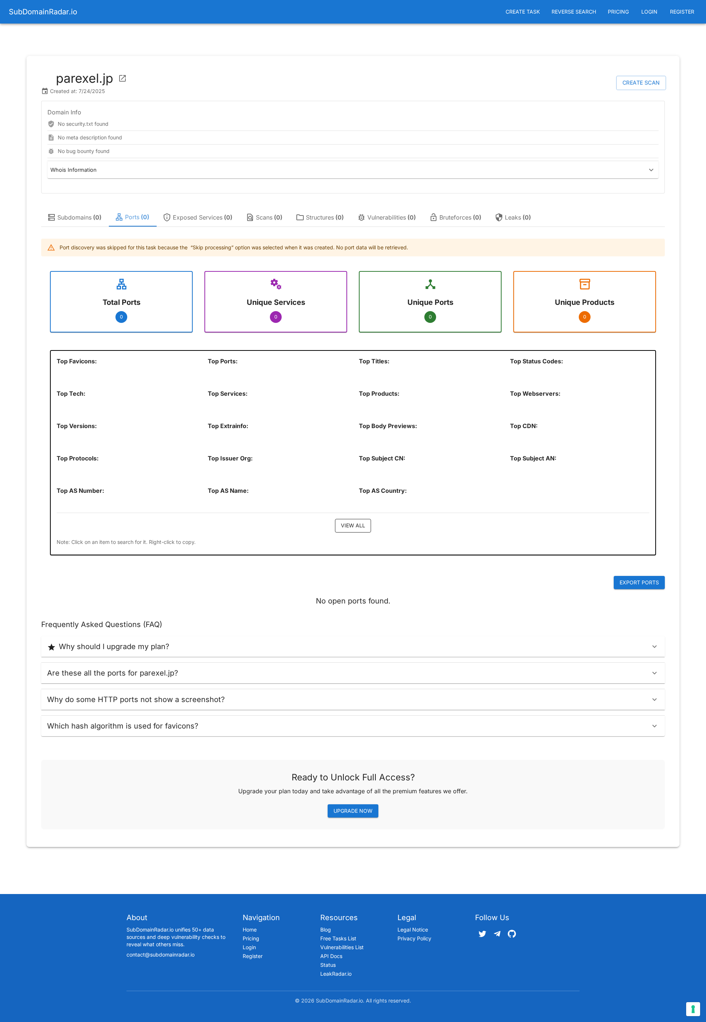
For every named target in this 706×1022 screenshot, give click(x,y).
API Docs (331, 956)
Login (649, 11)
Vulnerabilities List (342, 947)
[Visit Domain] (122, 78)
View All (353, 525)
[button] (353, 169)
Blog (325, 929)
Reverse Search (574, 11)
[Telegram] (497, 933)
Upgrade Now (353, 811)
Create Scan (641, 82)
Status (328, 965)
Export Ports (639, 582)
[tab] (75, 217)
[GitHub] (511, 933)
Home (250, 929)
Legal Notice (412, 929)
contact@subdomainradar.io (160, 954)
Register (682, 11)
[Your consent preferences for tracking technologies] (693, 1009)
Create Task (523, 11)
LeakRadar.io (336, 974)
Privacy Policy (414, 938)
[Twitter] (482, 933)
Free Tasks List (338, 938)
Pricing (618, 11)
